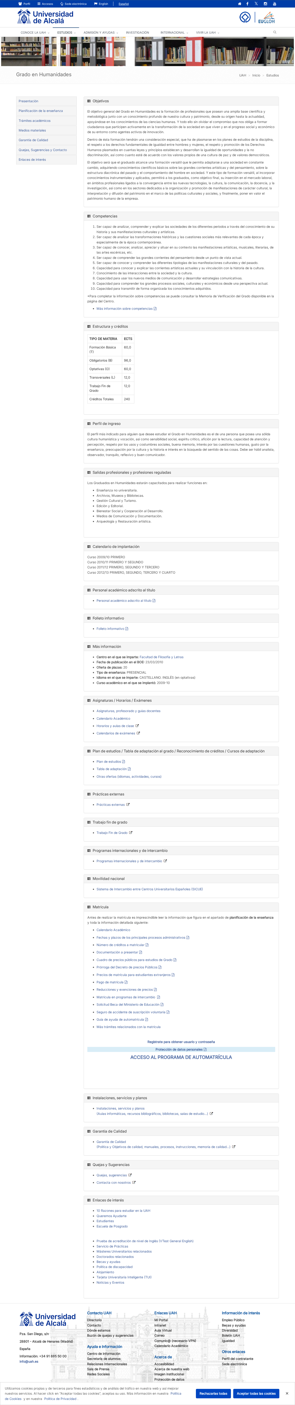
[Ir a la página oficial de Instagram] (265, 4)
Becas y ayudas (108, 1262)
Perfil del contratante (237, 1359)
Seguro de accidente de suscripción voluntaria (131, 1012)
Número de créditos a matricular (121, 945)
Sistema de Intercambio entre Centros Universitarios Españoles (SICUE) (150, 889)
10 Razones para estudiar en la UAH (123, 1210)
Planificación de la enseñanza (41, 111)
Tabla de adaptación (112, 769)
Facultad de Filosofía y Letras (161, 657)
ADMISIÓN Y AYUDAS (99, 32)
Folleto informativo (110, 629)
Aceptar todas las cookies (256, 1393)
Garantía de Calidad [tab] (33, 140)
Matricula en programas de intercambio (126, 997)
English (103, 4)
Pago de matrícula (110, 982)
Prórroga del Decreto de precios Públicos (127, 967)
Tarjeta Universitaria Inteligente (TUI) (124, 1277)
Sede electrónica (75, 4)
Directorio (94, 1320)
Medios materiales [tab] (32, 130)
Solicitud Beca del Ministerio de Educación (128, 1004)
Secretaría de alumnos (104, 1359)
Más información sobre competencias (125, 308)
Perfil (26, 4)
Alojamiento (105, 1272)
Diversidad (230, 1330)
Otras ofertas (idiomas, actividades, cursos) (129, 776)
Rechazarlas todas (213, 1393)
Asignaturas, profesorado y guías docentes (128, 711)
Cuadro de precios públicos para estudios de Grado (134, 960)
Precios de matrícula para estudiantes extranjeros (134, 975)
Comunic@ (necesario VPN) (175, 1341)
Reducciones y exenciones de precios (125, 989)
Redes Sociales (98, 1374)
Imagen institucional (169, 1374)
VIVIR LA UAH (206, 32)
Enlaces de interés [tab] (32, 159)
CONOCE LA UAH (33, 32)
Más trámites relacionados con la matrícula (129, 1027)
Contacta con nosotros (114, 1182)
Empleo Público (233, 1320)
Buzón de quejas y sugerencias (110, 1335)
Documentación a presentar (117, 952)
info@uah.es (29, 1361)
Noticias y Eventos (110, 1282)
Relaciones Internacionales (107, 1364)
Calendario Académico (113, 718)
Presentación (28, 101)
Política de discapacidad (115, 1267)
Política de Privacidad (60, 1399)
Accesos (47, 4)
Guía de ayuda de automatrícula (120, 1019)
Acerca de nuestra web (171, 1369)
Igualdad (228, 1341)
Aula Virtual (163, 1330)
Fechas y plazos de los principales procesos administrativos (141, 937)
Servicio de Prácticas (112, 1246)
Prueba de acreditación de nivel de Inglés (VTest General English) (145, 1241)
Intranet (160, 1325)
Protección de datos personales (179, 1049)
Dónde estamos (98, 1330)
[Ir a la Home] (45, 17)
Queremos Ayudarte (112, 1216)
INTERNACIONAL (173, 32)
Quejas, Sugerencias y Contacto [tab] (43, 150)
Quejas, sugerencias (112, 1175)
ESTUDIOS (64, 32)
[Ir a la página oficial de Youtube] (274, 4)
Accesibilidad (164, 1364)
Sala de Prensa (98, 1369)
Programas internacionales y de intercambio (129, 861)
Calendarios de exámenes (116, 733)
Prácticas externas (111, 804)
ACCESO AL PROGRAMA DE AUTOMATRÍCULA (181, 1057)
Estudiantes (105, 1221)
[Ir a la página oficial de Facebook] (247, 4)
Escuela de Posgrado (112, 1226)
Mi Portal (161, 1320)
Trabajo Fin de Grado (112, 833)
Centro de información (103, 1353)
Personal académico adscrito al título (124, 600)
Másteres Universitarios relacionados (124, 1251)
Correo (159, 1335)
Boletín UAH (231, 1335)
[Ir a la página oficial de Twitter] (256, 4)
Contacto (94, 1325)
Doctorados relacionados (115, 1257)
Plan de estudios (109, 761)
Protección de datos (169, 1379)
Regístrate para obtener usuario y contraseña (181, 1042)
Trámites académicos (34, 121)
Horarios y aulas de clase (115, 726)
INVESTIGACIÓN (137, 32)
